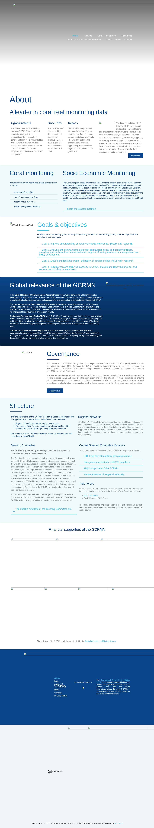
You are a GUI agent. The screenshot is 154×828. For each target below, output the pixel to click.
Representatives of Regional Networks (104, 474)
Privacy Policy (60, 696)
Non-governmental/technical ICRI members (107, 462)
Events (118, 39)
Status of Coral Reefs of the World (84, 39)
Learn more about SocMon (81, 209)
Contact (128, 39)
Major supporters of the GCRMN (101, 468)
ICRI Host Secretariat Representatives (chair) (108, 456)
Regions (88, 36)
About (75, 36)
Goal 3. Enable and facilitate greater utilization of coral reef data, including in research (87, 260)
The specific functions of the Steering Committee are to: (42, 510)
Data (100, 36)
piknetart (119, 823)
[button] (138, 37)
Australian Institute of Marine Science (100, 641)
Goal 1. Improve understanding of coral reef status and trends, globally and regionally (87, 243)
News (109, 39)
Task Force (110, 36)
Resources (127, 36)
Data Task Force (91, 496)
